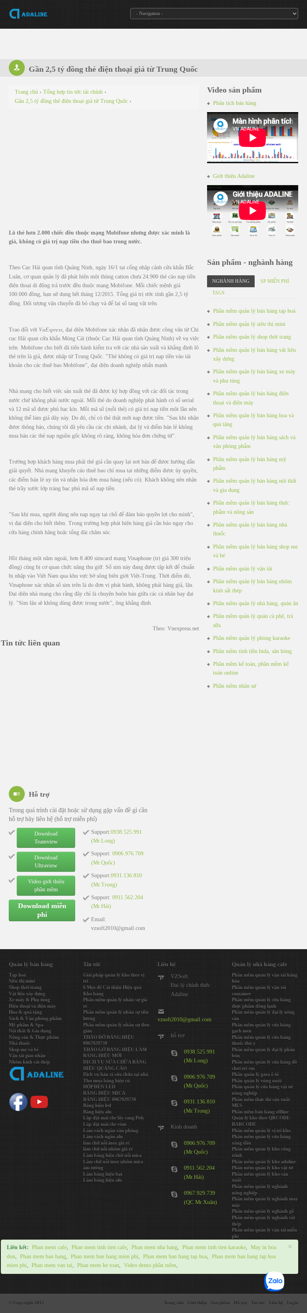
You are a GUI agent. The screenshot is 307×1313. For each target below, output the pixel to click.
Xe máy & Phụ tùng (29, 1000)
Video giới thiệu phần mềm (46, 885)
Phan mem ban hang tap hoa (175, 1257)
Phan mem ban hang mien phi (104, 1257)
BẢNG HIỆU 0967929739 (109, 1099)
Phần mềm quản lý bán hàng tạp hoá (254, 311)
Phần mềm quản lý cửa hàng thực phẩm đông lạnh (261, 1003)
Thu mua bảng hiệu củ (106, 1081)
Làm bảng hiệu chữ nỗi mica (112, 1155)
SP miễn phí (275, 281)
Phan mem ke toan (98, 1265)
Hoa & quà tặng (25, 1012)
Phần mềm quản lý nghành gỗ (263, 1211)
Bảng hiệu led (97, 1105)
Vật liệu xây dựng (27, 994)
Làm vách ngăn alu (103, 1136)
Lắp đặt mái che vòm (104, 1124)
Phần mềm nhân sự (234, 686)
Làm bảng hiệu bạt (102, 1174)
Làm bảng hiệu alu (102, 1180)
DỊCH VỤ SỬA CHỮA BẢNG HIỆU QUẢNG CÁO (114, 1065)
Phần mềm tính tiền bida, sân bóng (252, 651)
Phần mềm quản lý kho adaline (264, 1162)
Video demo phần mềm (150, 1265)
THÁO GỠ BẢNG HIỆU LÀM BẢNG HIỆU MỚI (115, 1053)
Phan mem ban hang (43, 1257)
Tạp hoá (17, 975)
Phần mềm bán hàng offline (260, 1112)
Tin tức (258, 1302)
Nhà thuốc (19, 1043)
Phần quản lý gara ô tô (255, 1074)
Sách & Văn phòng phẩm (35, 1018)
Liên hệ (276, 1302)
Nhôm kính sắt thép (29, 1062)
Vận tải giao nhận (27, 1055)
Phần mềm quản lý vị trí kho (261, 1130)
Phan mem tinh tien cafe (99, 1247)
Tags (218, 293)
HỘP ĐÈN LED (99, 1087)
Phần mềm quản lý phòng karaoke (251, 638)
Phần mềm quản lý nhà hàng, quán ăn (255, 603)
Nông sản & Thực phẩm (34, 1037)
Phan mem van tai (52, 1265)
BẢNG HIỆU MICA (104, 1093)
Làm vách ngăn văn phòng (110, 1130)
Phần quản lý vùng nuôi (256, 1081)
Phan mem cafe (49, 1247)
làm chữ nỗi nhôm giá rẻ (108, 1149)
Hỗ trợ (240, 1302)
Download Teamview (46, 838)
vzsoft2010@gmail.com (184, 1020)
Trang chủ (173, 1302)
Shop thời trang (25, 987)
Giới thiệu (197, 1302)
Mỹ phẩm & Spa (26, 1025)
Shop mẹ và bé (24, 1049)
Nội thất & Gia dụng (30, 1031)
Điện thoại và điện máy (32, 1006)
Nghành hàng (230, 281)
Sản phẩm (220, 1302)
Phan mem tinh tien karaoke (214, 1247)
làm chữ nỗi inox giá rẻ (106, 1143)
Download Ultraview (46, 862)
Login (292, 1302)
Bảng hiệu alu (97, 1112)
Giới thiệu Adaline (234, 176)
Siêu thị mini (22, 981)
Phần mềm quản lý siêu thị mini (249, 324)
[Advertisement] (104, 173)
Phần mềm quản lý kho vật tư (262, 1168)
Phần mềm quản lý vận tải (242, 569)
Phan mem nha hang (154, 1247)
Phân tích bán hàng (234, 103)
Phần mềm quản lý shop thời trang (252, 337)
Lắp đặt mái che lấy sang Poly (113, 1118)
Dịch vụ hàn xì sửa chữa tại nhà (115, 1074)
